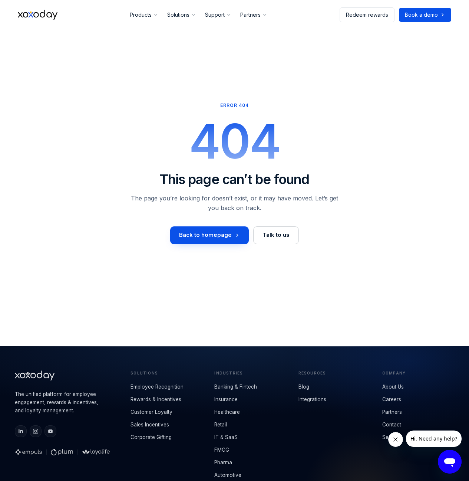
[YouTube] (50, 431)
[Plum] (62, 452)
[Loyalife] (96, 452)
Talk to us (276, 234)
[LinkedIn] (21, 431)
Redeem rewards (367, 15)
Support (215, 15)
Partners (250, 15)
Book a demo (421, 15)
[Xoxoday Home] (37, 15)
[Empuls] (28, 452)
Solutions (178, 15)
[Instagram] (36, 431)
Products (141, 15)
